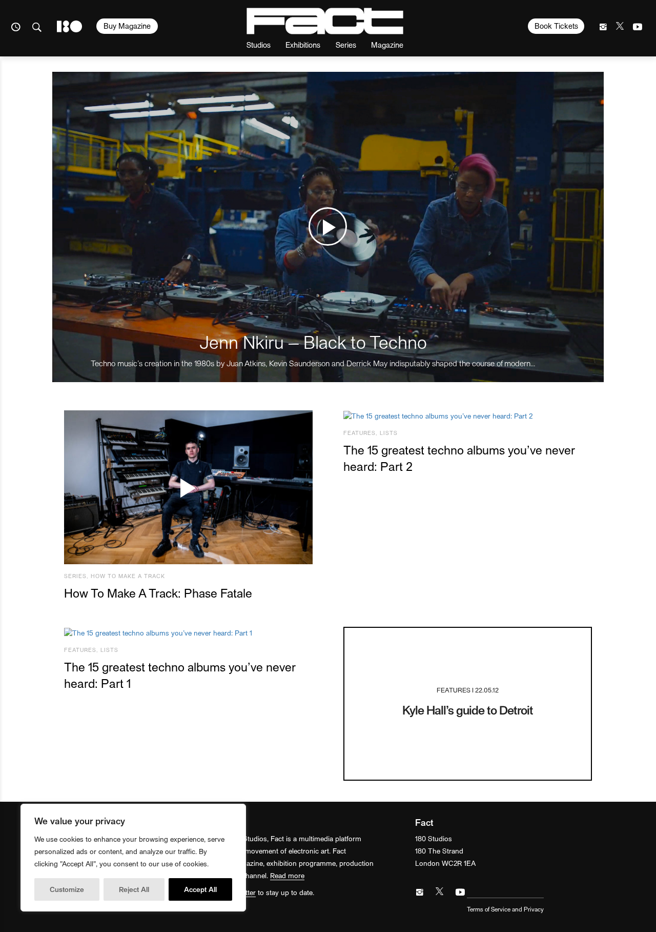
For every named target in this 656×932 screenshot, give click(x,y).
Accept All (200, 889)
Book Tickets (556, 25)
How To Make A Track (128, 575)
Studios (259, 44)
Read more (287, 875)
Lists (389, 432)
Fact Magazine (325, 21)
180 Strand (69, 26)
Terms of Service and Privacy (505, 909)
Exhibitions (302, 44)
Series (346, 44)
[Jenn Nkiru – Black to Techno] (327, 227)
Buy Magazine (127, 25)
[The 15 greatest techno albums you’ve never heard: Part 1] (188, 632)
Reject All (134, 889)
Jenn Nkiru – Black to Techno (313, 341)
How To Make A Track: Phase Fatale (158, 592)
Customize (67, 889)
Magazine (387, 44)
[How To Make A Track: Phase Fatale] (188, 487)
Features (359, 432)
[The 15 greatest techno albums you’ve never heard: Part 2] (467, 416)
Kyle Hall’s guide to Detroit (467, 709)
